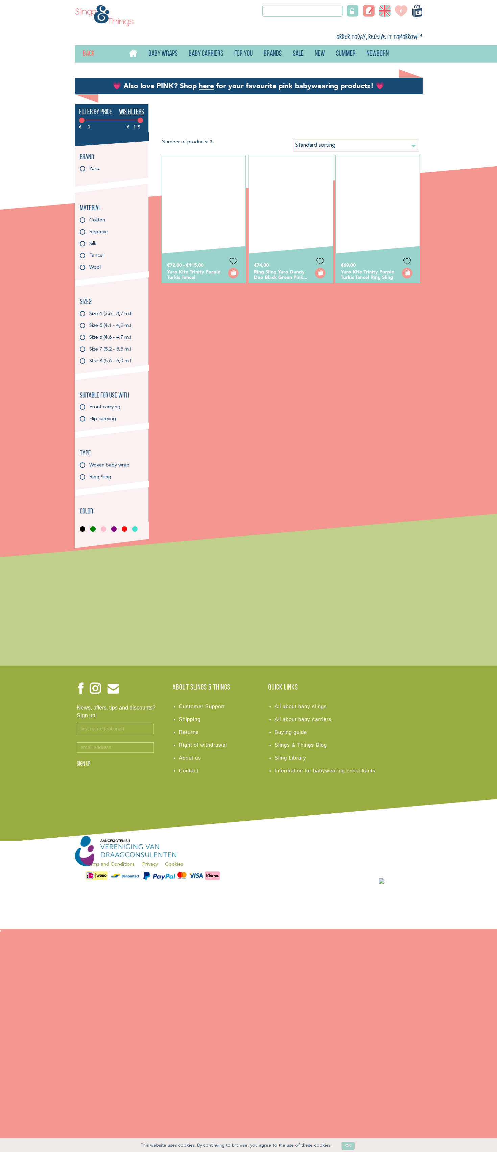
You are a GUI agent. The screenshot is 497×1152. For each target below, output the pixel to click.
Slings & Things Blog (301, 745)
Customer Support (202, 706)
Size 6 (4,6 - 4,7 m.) (110, 337)
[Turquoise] (136, 529)
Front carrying (104, 407)
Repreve (98, 232)
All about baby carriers (303, 719)
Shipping (189, 719)
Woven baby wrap (109, 465)
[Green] (94, 529)
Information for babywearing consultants (325, 770)
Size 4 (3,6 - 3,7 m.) (110, 313)
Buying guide (291, 732)
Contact (188, 770)
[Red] (126, 529)
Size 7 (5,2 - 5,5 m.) (110, 349)
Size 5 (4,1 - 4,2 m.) (110, 325)
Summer (346, 54)
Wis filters (131, 112)
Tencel (96, 255)
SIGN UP (84, 764)
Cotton (97, 220)
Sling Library (290, 758)
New (320, 54)
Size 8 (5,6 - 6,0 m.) (110, 361)
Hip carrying (102, 419)
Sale (298, 54)
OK (348, 1146)
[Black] (84, 529)
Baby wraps (163, 54)
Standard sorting (315, 145)
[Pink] (105, 529)
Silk (92, 243)
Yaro (94, 168)
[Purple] (115, 529)
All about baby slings (301, 706)
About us (190, 758)
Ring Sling (100, 477)
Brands (273, 54)
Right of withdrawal (203, 745)
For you (243, 54)
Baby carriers (206, 54)
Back (83, 54)
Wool (95, 267)
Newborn (377, 54)
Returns (189, 732)
